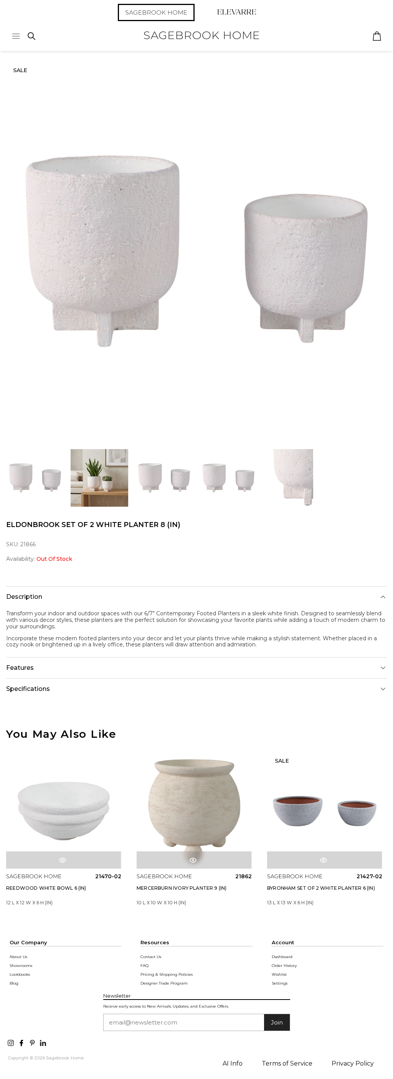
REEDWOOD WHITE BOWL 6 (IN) (46, 888)
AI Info (233, 1063)
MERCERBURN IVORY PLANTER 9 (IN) (182, 888)
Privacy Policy (353, 1063)
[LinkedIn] (43, 1042)
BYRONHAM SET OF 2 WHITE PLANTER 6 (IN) (321, 888)
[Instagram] (11, 1042)
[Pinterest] (32, 1042)
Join (277, 1022)
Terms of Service (287, 1063)
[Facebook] (21, 1042)
